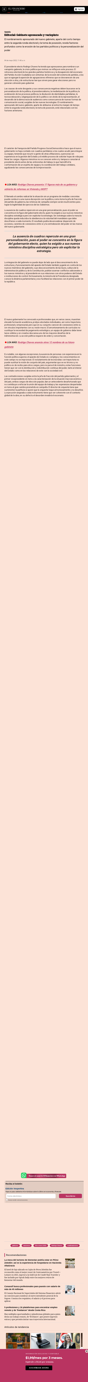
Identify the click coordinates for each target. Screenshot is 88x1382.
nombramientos (72, 1245)
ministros (26, 1245)
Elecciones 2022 (40, 1245)
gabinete (15, 1245)
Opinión (7, 32)
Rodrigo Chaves (57, 1245)
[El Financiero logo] (16, 9)
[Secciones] (4, 9)
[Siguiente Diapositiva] (81, 1348)
